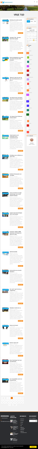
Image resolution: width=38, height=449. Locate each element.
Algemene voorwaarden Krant (23, 432)
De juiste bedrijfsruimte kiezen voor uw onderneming (15, 439)
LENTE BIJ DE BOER (13, 251)
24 (17, 402)
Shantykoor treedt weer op (15, 307)
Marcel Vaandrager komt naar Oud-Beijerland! (16, 361)
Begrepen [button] (33, 446)
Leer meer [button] (11, 447)
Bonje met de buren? (14, 325)
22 (12, 402)
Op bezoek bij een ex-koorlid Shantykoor (15, 271)
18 (2, 402)
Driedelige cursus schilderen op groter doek (16, 156)
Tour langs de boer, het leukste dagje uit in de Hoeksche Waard (16, 98)
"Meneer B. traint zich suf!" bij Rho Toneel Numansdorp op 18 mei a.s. (16, 79)
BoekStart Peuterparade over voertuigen (16, 174)
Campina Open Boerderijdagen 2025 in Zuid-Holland (16, 213)
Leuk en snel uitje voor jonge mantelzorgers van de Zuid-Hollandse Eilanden (15, 194)
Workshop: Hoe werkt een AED (16, 20)
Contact (21, 422)
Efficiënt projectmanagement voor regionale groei (16, 434)
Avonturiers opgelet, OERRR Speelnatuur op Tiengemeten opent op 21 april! (15, 233)
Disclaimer (22, 420)
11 (7, 400)
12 (9, 400)
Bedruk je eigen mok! (14, 342)
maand (32, 21)
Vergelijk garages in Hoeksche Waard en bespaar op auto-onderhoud (15, 428)
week (28, 21)
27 (9, 404)
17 (22, 400)
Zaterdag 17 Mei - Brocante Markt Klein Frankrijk (15, 38)
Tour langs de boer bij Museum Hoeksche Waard (16, 117)
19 (4, 402)
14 (14, 400)
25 (20, 402)
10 (4, 400)
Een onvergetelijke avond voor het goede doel (16, 379)
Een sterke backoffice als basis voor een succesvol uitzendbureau (15, 421)
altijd (35, 21)
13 (12, 400)
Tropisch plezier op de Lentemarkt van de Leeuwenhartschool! (14, 136)
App (21, 425)
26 (22, 402)
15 (17, 400)
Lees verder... (20, 73)
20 (7, 402)
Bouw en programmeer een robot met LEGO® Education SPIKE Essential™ (16, 59)
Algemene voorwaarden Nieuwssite (22, 428)
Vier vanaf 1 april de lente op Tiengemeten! (15, 290)
